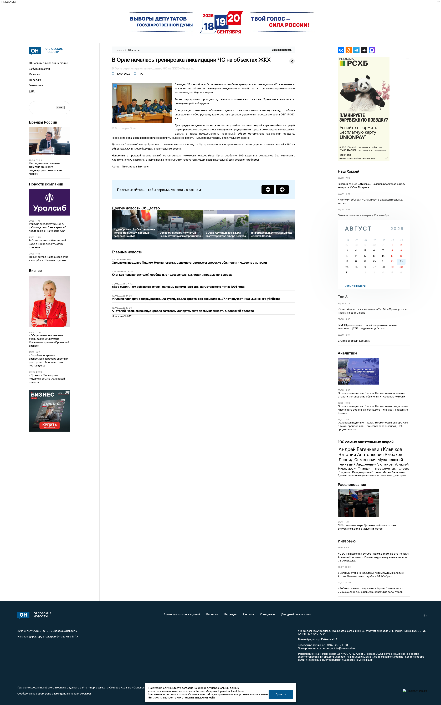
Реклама (248, 614)
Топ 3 (343, 296)
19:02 (347, 319)
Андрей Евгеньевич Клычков (370, 449)
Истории (34, 74)
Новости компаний (46, 184)
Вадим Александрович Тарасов (393, 475)
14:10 (37, 220)
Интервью (347, 541)
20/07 (341, 582)
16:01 (347, 193)
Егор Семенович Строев (392, 469)
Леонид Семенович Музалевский (371, 459)
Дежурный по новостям (296, 614)
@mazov (62, 636)
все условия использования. (251, 694)
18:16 (347, 335)
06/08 (32, 372)
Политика (35, 79)
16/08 (340, 403)
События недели (39, 68)
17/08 (340, 547)
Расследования (352, 484)
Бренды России (43, 122)
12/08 (31, 352)
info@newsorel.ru (344, 648)
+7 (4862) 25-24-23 (334, 645)
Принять (280, 694)
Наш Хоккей (348, 171)
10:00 (347, 390)
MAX (75, 636)
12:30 (38, 332)
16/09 (340, 522)
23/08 (341, 178)
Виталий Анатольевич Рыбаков (370, 454)
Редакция (230, 614)
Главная (119, 50)
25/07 (341, 567)
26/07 (341, 419)
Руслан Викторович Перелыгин (364, 475)
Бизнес (35, 270)
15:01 (347, 209)
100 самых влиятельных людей (48, 63)
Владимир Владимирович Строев (360, 472)
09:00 (39, 160)
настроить (169, 697)
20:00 (39, 372)
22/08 (32, 160)
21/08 (31, 220)
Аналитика (347, 353)
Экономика (36, 85)
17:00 (347, 178)
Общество (134, 50)
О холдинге (267, 614)
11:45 (37, 253)
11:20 (347, 522)
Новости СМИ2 (122, 316)
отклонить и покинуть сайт (198, 697)
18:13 (37, 352)
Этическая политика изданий (182, 614)
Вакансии (212, 614)
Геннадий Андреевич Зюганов (366, 464)
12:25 (38, 237)
